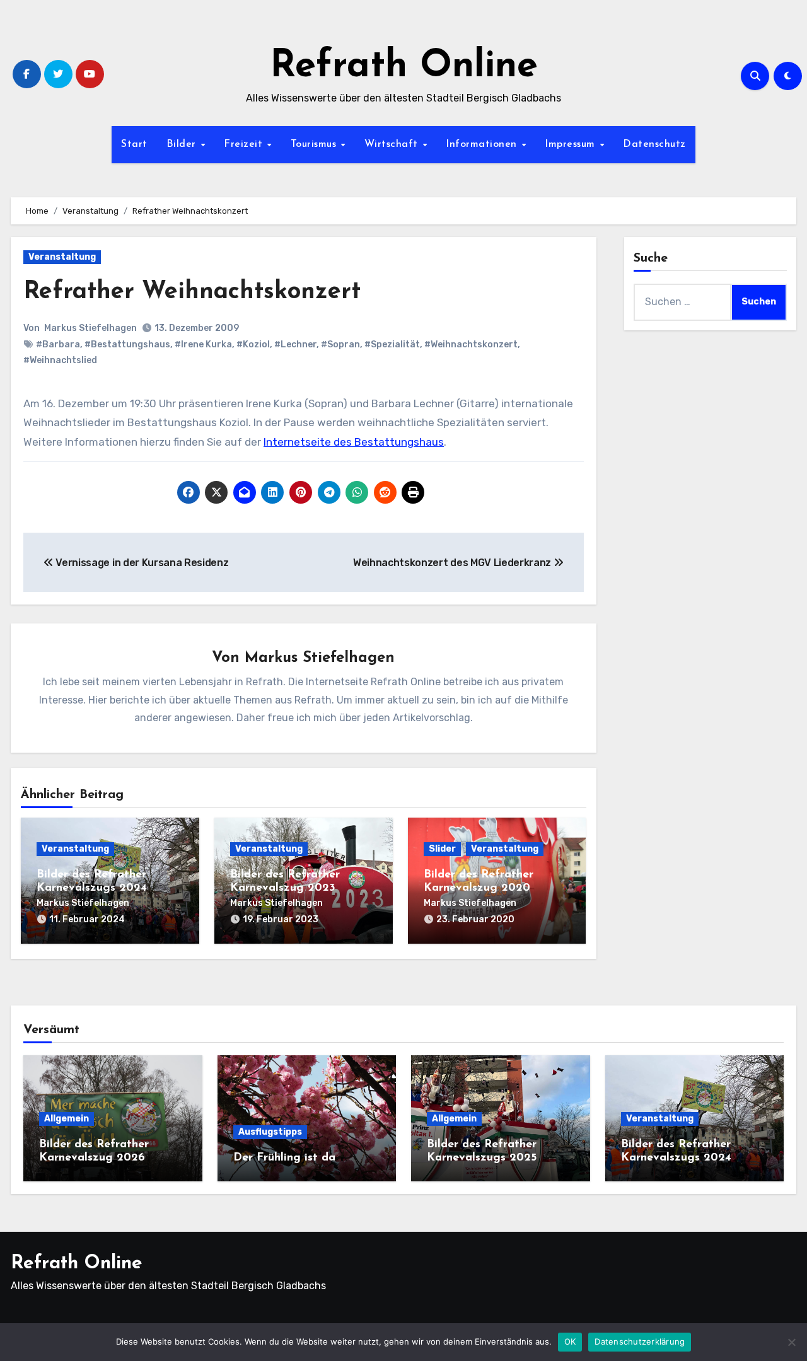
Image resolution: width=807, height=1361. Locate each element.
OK (570, 1341)
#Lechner (295, 344)
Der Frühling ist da (284, 1158)
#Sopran (340, 344)
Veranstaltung (62, 257)
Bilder (183, 144)
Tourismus (315, 144)
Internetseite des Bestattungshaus (354, 442)
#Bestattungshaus (127, 344)
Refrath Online (404, 67)
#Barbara (58, 344)
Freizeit (245, 144)
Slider (442, 848)
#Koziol (253, 344)
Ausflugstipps (270, 1131)
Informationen (483, 144)
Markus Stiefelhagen (90, 328)
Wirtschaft (393, 144)
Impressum (571, 144)
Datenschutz (654, 144)
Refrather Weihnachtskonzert (192, 292)
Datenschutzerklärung (640, 1341)
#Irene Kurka (203, 344)
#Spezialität (392, 344)
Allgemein (66, 1118)
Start (134, 144)
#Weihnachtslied (60, 360)
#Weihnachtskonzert (471, 344)
